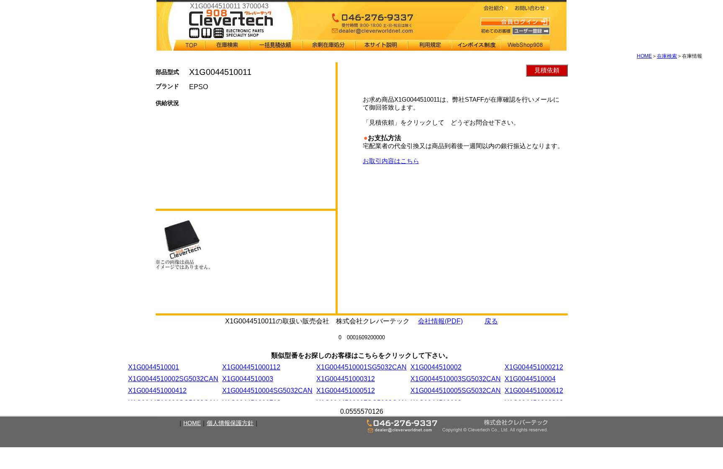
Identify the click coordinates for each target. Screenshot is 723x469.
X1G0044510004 (530, 378)
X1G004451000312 (345, 378)
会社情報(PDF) (440, 321)
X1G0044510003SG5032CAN (455, 378)
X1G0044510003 (247, 378)
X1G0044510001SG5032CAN (361, 367)
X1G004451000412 (157, 390)
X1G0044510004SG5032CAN (267, 390)
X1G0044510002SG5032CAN (173, 378)
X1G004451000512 (345, 390)
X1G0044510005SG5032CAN (455, 390)
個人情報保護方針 (230, 423)
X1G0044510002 (435, 367)
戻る (491, 321)
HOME (644, 56)
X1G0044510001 (153, 367)
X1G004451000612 (534, 390)
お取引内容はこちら (391, 160)
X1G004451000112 (251, 367)
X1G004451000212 (534, 367)
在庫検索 (667, 56)
